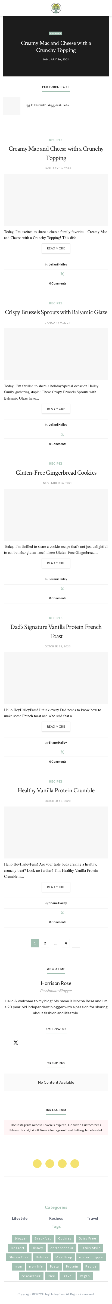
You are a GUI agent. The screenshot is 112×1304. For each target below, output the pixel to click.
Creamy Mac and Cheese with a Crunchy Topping (56, 46)
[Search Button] (105, 8)
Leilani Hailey (58, 264)
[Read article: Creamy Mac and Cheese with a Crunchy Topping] (56, 200)
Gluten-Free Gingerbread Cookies (56, 472)
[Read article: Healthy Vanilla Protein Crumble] (56, 832)
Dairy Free (87, 1238)
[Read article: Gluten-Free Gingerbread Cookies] (56, 515)
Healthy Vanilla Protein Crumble (56, 790)
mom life (36, 1266)
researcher (31, 1276)
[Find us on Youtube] (44, 1043)
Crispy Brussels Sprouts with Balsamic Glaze (56, 312)
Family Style (91, 1248)
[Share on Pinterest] (55, 274)
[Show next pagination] (76, 943)
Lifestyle (19, 1218)
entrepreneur (62, 1248)
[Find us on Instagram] (25, 1043)
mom (18, 1266)
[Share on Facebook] (49, 274)
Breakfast (43, 1238)
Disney (37, 1248)
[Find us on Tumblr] (35, 1043)
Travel (92, 1218)
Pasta (54, 1266)
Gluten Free (18, 1257)
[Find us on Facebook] (6, 1043)
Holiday (42, 1257)
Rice (51, 1276)
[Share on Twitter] (62, 274)
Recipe (91, 1266)
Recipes (55, 33)
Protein (72, 1266)
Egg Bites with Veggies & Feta (46, 105)
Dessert (17, 1248)
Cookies (64, 1238)
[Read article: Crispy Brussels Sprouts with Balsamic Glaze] (56, 354)
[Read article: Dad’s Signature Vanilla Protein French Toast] (56, 678)
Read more (58, 246)
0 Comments (58, 283)
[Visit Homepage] (56, 8)
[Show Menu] (6, 8)
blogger (21, 1238)
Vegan (85, 1276)
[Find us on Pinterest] (49, 1163)
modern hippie (91, 1257)
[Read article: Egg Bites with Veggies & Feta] (11, 106)
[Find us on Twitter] (15, 1043)
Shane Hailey (58, 742)
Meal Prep (63, 1257)
